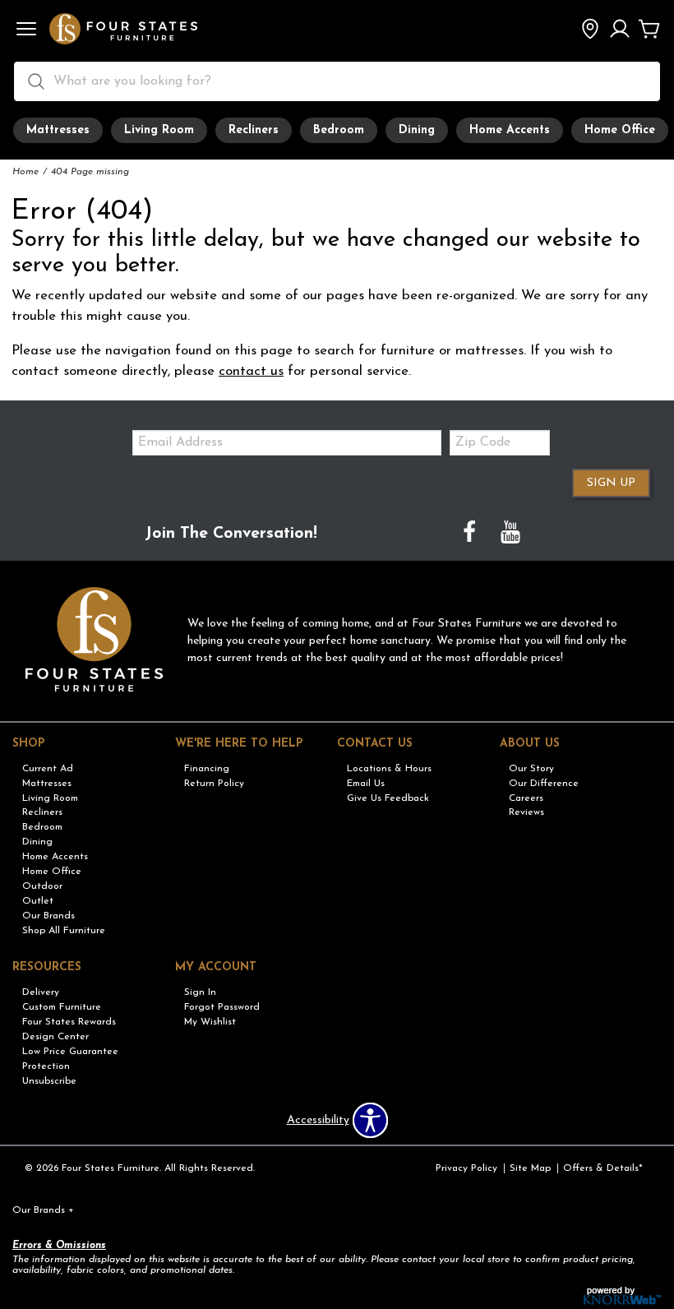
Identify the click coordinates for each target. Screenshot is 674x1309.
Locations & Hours (389, 769)
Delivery (40, 992)
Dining (417, 130)
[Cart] (649, 30)
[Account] (619, 30)
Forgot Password (222, 1007)
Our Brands (48, 916)
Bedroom (338, 130)
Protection (46, 1066)
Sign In (200, 992)
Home (25, 172)
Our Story (531, 769)
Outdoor (42, 886)
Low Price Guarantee (70, 1052)
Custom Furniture (61, 1007)
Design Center (55, 1037)
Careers (526, 798)
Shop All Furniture (63, 931)
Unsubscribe (49, 1080)
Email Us (366, 784)
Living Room (159, 130)
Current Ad (47, 769)
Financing (206, 769)
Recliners (254, 130)
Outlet (37, 901)
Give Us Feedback (388, 798)
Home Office (619, 130)
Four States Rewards (69, 1022)
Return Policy (214, 784)
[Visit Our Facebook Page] (471, 534)
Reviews (526, 812)
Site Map (530, 1168)
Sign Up (611, 483)
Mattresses (58, 130)
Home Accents (509, 130)
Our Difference (544, 784)
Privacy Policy (466, 1168)
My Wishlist (210, 1022)
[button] (26, 30)
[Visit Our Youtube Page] (510, 534)
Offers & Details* (603, 1168)
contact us (251, 371)
